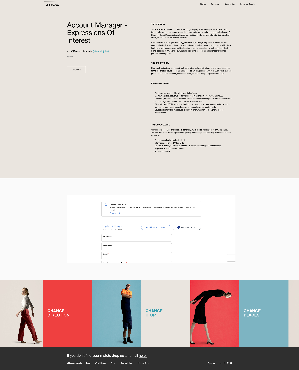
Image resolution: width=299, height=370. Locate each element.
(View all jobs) (101, 51)
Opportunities (229, 4)
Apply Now (76, 70)
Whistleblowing (100, 363)
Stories (203, 4)
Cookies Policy (126, 363)
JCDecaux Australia (74, 363)
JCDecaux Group (143, 363)
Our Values (215, 4)
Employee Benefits (247, 4)
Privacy (113, 363)
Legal (88, 363)
